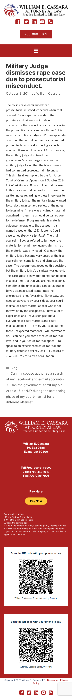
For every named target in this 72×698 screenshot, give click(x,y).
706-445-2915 (40, 471)
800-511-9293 (42, 467)
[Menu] (36, 50)
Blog (14, 368)
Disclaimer (52, 680)
